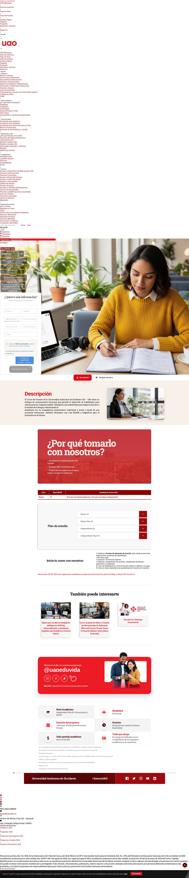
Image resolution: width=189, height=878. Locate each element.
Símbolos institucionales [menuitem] (9, 82)
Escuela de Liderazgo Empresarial (133, 621)
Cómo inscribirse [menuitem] (6, 119)
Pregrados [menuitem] (4, 105)
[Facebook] (1, 796)
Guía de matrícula (7, 7)
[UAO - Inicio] (9, 46)
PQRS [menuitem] (2, 96)
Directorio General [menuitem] (7, 88)
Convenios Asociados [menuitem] (8, 196)
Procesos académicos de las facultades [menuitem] (15, 192)
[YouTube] (1, 802)
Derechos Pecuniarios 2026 (10, 844)
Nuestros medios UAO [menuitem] (8, 142)
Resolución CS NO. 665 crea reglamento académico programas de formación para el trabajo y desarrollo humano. (86, 574)
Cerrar (29, 225)
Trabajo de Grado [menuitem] (6, 94)
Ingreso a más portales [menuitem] (9, 181)
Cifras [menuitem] (2, 165)
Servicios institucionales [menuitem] (9, 173)
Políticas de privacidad (21, 344)
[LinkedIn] (1, 804)
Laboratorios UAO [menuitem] (7, 140)
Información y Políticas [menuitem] (9, 221)
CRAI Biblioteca (6, 3)
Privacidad (20, 362)
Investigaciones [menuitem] (5, 154)
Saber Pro (4, 30)
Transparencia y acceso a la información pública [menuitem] (19, 92)
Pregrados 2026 (6, 828)
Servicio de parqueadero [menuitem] (9, 190)
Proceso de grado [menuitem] (6, 186)
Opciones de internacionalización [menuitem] (13, 138)
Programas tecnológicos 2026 (11, 836)
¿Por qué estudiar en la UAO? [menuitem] (11, 136)
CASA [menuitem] (2, 210)
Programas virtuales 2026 (10, 840)
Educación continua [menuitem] (7, 26)
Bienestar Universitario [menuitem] (8, 204)
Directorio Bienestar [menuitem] (7, 219)
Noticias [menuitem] (3, 148)
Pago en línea (5, 11)
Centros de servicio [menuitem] (7, 183)
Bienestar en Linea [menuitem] (7, 208)
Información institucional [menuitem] (9, 78)
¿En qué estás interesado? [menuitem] (10, 103)
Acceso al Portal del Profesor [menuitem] (11, 177)
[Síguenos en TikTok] (64, 678)
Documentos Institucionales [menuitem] (11, 80)
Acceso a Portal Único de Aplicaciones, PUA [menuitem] (16, 171)
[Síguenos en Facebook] (55, 678)
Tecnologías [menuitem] (4, 109)
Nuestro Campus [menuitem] (6, 76)
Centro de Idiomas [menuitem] (7, 198)
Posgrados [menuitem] (4, 107)
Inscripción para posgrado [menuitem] (10, 123)
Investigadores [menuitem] (5, 163)
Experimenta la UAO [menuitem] (7, 134)
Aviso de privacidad (7, 869)
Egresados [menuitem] (4, 200)
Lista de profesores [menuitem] (7, 90)
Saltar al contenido (7, 1)
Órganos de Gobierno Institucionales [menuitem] (14, 84)
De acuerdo (136, 874)
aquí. (126, 874)
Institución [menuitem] (4, 73)
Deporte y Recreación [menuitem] (8, 215)
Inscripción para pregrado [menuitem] (10, 121)
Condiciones (28, 362)
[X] (1, 798)
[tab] (83, 378)
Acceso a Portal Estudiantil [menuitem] (10, 179)
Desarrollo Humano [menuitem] (7, 217)
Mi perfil (3, 34)
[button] (185, 865)
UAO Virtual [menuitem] (4, 113)
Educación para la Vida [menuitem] (9, 111)
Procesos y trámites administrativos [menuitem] (14, 188)
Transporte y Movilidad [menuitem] (9, 223)
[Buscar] (1, 38)
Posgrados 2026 (6, 832)
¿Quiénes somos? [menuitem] (7, 159)
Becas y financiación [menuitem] (8, 127)
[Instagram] (1, 800)
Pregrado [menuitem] (3, 22)
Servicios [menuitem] (3, 161)
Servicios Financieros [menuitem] (8, 175)
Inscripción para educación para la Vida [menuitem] (15, 125)
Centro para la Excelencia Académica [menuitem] (14, 213)
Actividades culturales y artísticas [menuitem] (13, 146)
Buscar (23, 225)
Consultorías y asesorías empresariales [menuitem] (15, 115)
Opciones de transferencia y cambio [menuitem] (14, 129)
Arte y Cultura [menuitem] (5, 206)
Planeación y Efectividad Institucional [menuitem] (14, 86)
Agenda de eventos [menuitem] (7, 150)
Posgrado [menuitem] (3, 24)
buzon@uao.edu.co (8, 813)
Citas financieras (6, 16)
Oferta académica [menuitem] (6, 100)
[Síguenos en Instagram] (47, 678)
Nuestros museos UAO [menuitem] (8, 144)
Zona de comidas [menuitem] (6, 194)
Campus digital (6, 20)
